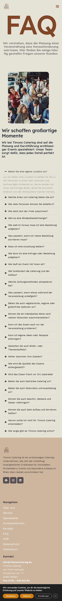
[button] (57, 6)
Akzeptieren (11, 596)
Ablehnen (27, 596)
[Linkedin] (20, 480)
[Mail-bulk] (6, 480)
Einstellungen (43, 596)
